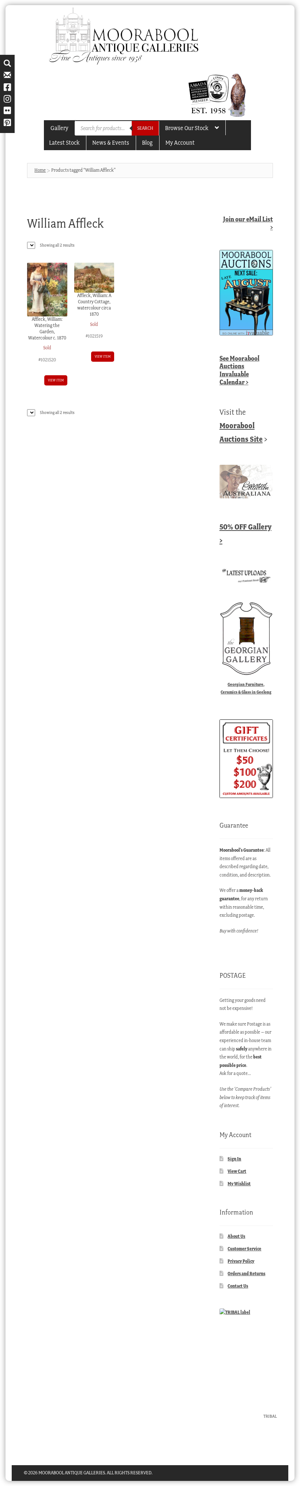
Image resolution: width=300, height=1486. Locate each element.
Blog (147, 142)
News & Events (110, 142)
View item (56, 380)
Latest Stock (64, 142)
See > (239, 370)
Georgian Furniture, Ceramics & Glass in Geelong (246, 688)
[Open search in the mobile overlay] (117, 128)
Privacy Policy (241, 1261)
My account (180, 142)
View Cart (237, 1171)
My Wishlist (239, 1183)
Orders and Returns (246, 1273)
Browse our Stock (186, 128)
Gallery (59, 128)
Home (40, 170)
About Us (236, 1236)
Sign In (234, 1159)
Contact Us (238, 1286)
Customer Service (244, 1248)
